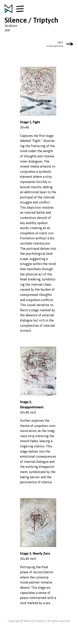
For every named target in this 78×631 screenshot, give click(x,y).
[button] (20, 9)
